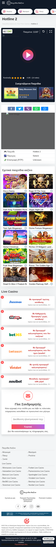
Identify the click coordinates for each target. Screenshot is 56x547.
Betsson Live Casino (10, 475)
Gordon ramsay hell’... (39, 284)
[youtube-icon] (38, 506)
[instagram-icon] (31, 506)
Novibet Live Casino (36, 485)
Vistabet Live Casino (37, 478)
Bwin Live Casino (9, 478)
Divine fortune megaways (40, 228)
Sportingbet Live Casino (38, 475)
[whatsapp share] (36, 109)
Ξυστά (4, 459)
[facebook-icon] (18, 506)
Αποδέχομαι (48, 539)
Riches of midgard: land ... (41, 247)
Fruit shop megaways (13, 265)
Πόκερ (4, 456)
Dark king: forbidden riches (16, 209)
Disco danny (9, 191)
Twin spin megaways (12, 228)
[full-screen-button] (50, 31)
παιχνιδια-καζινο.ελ (9, 24)
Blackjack (32, 452)
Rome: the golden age (39, 265)
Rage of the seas (37, 191)
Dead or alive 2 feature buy (16, 284)
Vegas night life (36, 209)
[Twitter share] (19, 109)
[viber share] (28, 109)
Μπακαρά (6, 452)
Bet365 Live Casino (10, 482)
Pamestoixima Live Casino (39, 471)
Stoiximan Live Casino (11, 485)
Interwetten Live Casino (11, 471)
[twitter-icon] (24, 506)
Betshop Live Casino (37, 482)
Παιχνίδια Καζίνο (8, 448)
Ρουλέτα (32, 456)
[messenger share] (44, 109)
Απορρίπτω (48, 542)
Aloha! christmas (10, 247)
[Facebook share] (11, 109)
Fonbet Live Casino (36, 468)
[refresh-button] (43, 31)
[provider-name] (7, 32)
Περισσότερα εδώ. (21, 544)
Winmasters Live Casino (12, 468)
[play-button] (28, 55)
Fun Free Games (23, 24)
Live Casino (6, 464)
